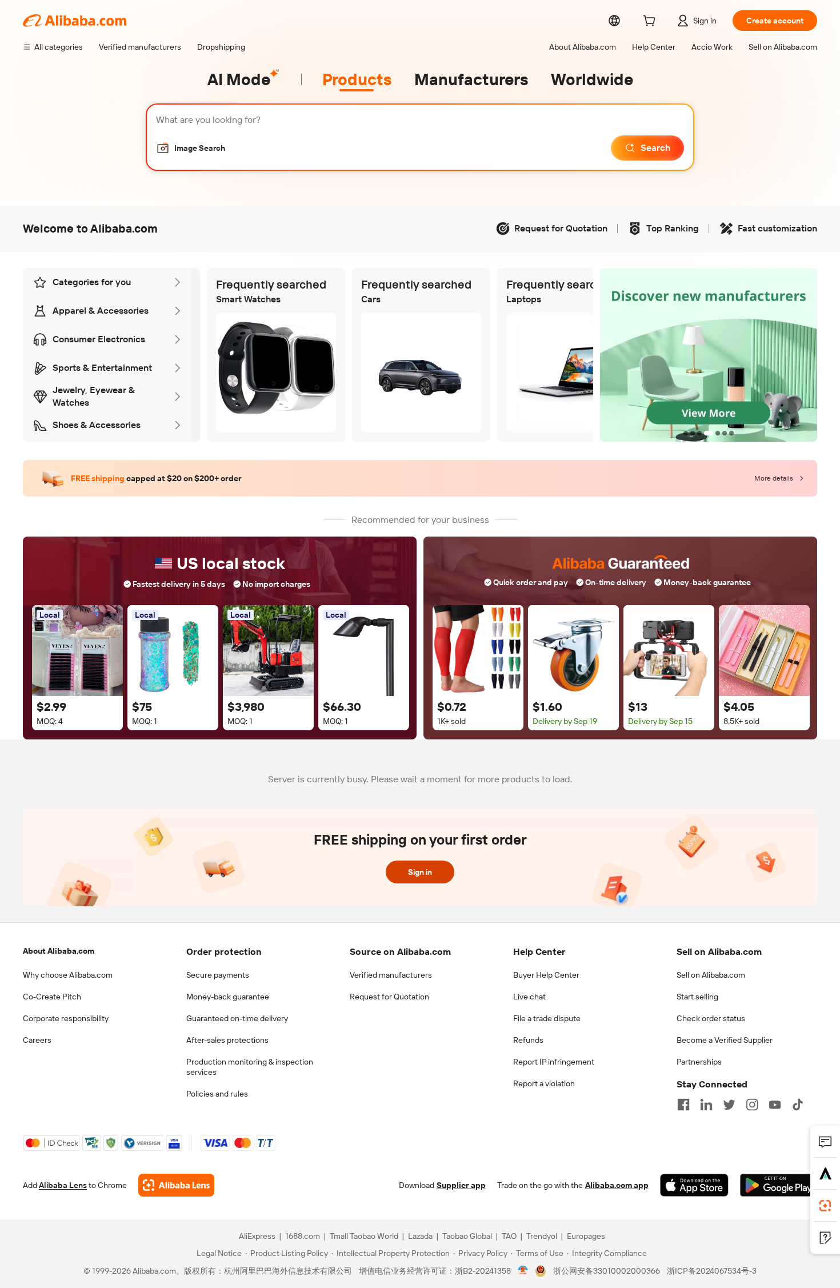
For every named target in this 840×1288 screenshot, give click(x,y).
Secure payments (217, 974)
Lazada (420, 1236)
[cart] (651, 22)
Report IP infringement (553, 1061)
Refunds (528, 1040)
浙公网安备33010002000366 (606, 1270)
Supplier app (461, 1185)
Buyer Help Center (546, 974)
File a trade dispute (547, 1018)
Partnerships (699, 1061)
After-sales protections (227, 1040)
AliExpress (257, 1236)
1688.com (302, 1236)
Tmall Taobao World (364, 1236)
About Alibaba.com (58, 950)
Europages (586, 1236)
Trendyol (541, 1236)
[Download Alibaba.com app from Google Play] (778, 1185)
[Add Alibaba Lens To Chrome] (176, 1185)
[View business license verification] (523, 1271)
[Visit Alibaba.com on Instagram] (752, 1104)
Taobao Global (467, 1236)
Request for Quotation (389, 996)
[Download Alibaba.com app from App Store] (694, 1185)
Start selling (697, 996)
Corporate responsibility (66, 1018)
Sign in (420, 872)
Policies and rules (217, 1093)
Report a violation (544, 1083)
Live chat (529, 996)
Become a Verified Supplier (725, 1040)
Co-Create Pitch (52, 996)
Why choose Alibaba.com (68, 974)
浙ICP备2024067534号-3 (712, 1270)
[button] (190, 148)
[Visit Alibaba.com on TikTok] (798, 1104)
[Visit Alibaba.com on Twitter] (729, 1104)
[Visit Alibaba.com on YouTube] (775, 1104)
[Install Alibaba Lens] (825, 1205)
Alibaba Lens (63, 1185)
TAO (509, 1236)
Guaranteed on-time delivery (237, 1018)
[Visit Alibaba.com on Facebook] (683, 1104)
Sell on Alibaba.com (711, 974)
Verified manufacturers (391, 974)
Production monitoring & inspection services (249, 1067)
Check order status (711, 1018)
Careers (37, 1040)
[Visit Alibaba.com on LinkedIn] (706, 1104)
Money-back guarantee (227, 996)
